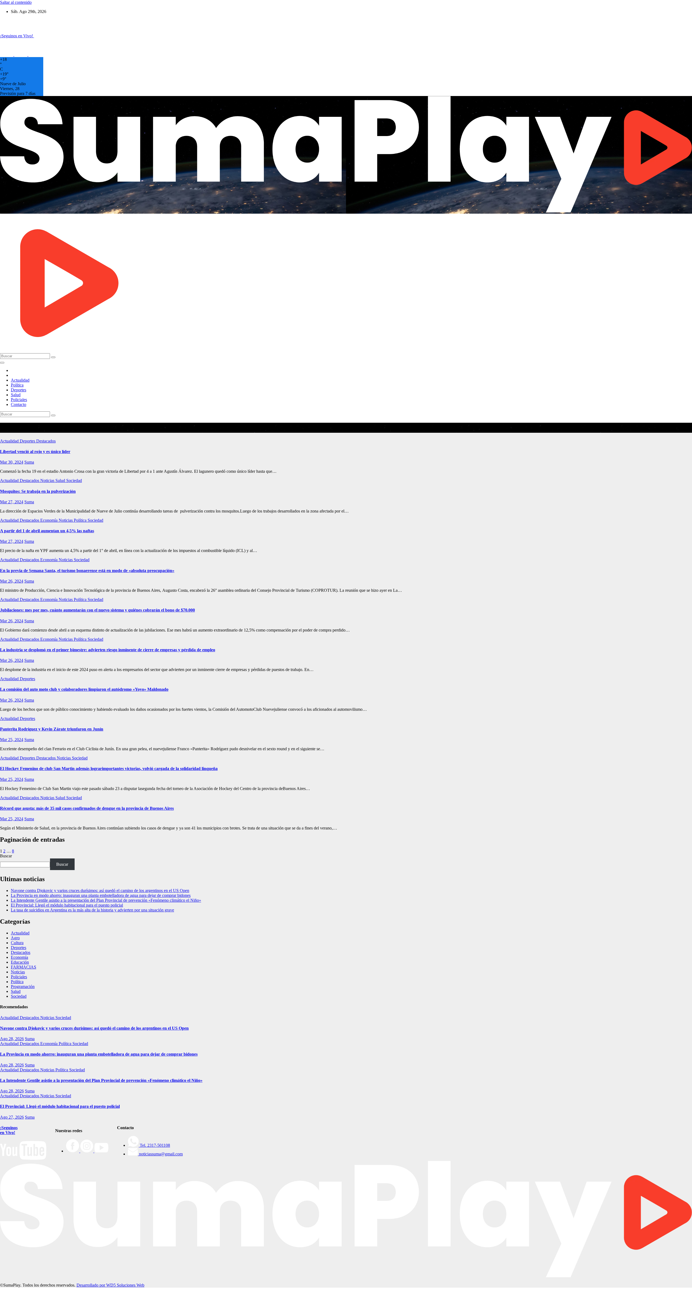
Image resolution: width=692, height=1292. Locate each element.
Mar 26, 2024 (11, 581)
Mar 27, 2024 (11, 502)
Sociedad (74, 480)
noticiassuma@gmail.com (160, 1154)
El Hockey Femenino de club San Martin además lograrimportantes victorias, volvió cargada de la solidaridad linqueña (109, 768)
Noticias (47, 480)
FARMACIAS (23, 967)
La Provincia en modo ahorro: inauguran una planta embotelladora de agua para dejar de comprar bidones (101, 895)
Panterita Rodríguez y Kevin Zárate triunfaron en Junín (51, 729)
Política (17, 385)
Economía (49, 520)
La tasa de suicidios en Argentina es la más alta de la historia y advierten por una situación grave (92, 910)
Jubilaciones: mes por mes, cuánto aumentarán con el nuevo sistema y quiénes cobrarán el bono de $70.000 (97, 610)
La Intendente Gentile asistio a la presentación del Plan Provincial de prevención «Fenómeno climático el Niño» (106, 900)
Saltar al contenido (16, 2)
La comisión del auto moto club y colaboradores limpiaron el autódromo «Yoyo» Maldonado (84, 689)
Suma (29, 462)
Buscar (6, 856)
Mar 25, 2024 (11, 739)
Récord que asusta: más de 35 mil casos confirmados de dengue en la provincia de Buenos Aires (87, 808)
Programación (23, 986)
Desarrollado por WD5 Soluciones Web (110, 1285)
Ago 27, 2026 (12, 1117)
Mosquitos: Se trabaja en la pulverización (38, 491)
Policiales (19, 399)
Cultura (17, 942)
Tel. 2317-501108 (154, 1145)
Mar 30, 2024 (11, 462)
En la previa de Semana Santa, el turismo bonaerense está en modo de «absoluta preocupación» (87, 570)
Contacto (18, 404)
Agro (15, 938)
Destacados (46, 441)
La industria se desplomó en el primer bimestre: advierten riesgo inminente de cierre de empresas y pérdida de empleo (107, 649)
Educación (20, 962)
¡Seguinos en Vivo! (9, 1130)
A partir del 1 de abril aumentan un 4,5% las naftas (47, 530)
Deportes (18, 390)
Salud (16, 394)
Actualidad (20, 380)
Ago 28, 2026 (12, 1038)
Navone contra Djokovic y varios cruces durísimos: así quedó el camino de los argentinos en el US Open (100, 890)
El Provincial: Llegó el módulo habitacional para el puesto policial (67, 905)
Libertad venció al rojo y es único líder (35, 451)
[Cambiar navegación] (2, 363)
